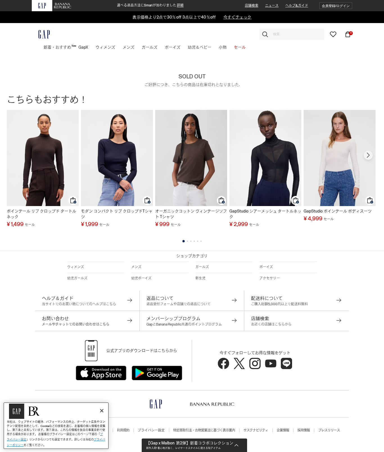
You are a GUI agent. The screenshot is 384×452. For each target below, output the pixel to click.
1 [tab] (183, 241)
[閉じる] (102, 410)
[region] (56, 425)
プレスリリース (329, 430)
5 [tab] (197, 241)
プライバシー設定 (151, 430)
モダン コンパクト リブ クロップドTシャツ (117, 214)
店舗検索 (251, 6)
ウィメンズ (75, 267)
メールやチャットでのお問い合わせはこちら (75, 324)
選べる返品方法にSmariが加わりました (150, 5)
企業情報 (283, 430)
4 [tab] (194, 241)
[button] (336, 6)
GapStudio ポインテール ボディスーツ (338, 211)
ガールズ (202, 267)
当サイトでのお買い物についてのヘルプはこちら (79, 304)
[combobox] (291, 34)
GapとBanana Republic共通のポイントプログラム (184, 324)
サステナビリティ (255, 430)
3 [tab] (190, 241)
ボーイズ (266, 267)
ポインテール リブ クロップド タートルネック (41, 214)
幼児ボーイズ (141, 278)
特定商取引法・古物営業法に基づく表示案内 (204, 430)
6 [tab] (201, 241)
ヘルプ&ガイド (296, 6)
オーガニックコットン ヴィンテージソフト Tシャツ (191, 214)
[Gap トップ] (41, 34)
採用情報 (303, 430)
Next (368, 155)
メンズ (136, 267)
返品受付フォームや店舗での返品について (178, 304)
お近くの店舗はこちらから (271, 324)
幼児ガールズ (77, 278)
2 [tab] (187, 241)
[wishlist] (333, 34)
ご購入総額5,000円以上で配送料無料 (279, 304)
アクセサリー (269, 278)
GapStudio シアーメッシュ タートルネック (265, 214)
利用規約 (123, 430)
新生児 (200, 278)
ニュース (272, 6)
